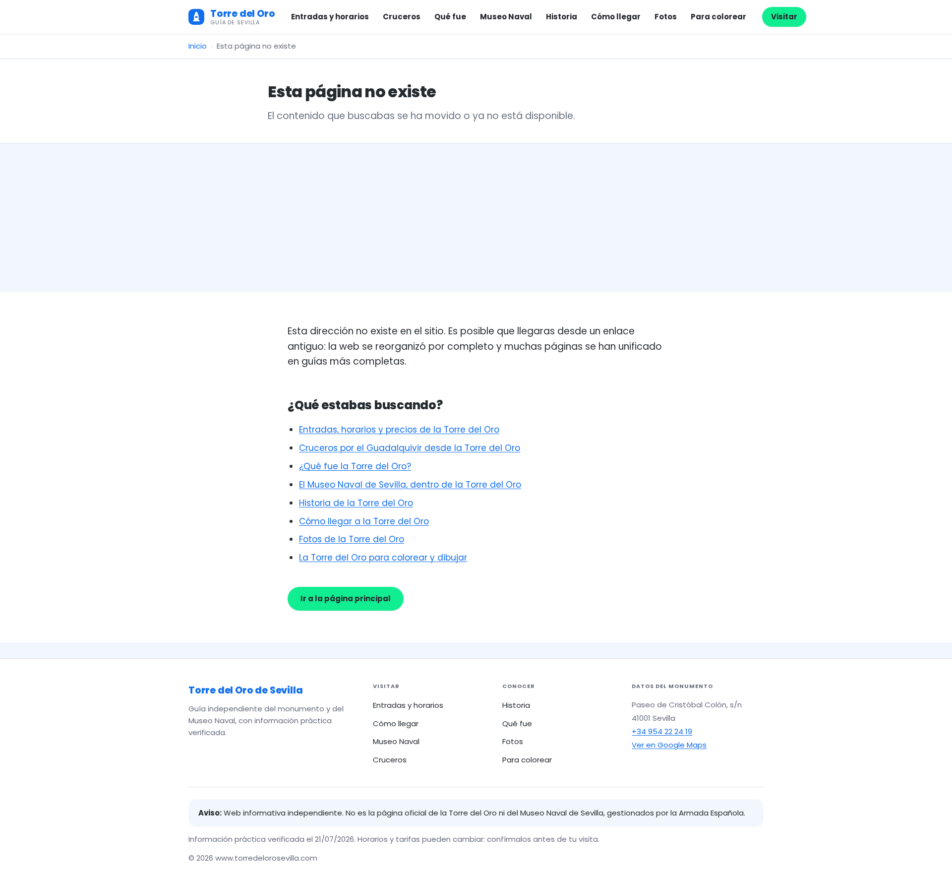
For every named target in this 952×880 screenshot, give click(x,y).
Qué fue (450, 16)
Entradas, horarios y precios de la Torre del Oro (399, 430)
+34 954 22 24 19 (662, 731)
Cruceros (401, 16)
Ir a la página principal (345, 598)
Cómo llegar (616, 16)
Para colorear (718, 16)
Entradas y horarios (330, 16)
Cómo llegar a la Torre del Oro (364, 521)
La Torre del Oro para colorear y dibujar (383, 558)
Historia (561, 16)
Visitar (784, 16)
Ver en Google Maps (669, 745)
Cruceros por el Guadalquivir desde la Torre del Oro (409, 448)
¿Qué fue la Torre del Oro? (355, 466)
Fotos (665, 16)
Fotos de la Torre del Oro (351, 539)
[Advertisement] (476, 217)
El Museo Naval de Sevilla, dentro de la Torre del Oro (410, 485)
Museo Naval (506, 16)
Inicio (197, 46)
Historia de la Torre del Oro (356, 503)
